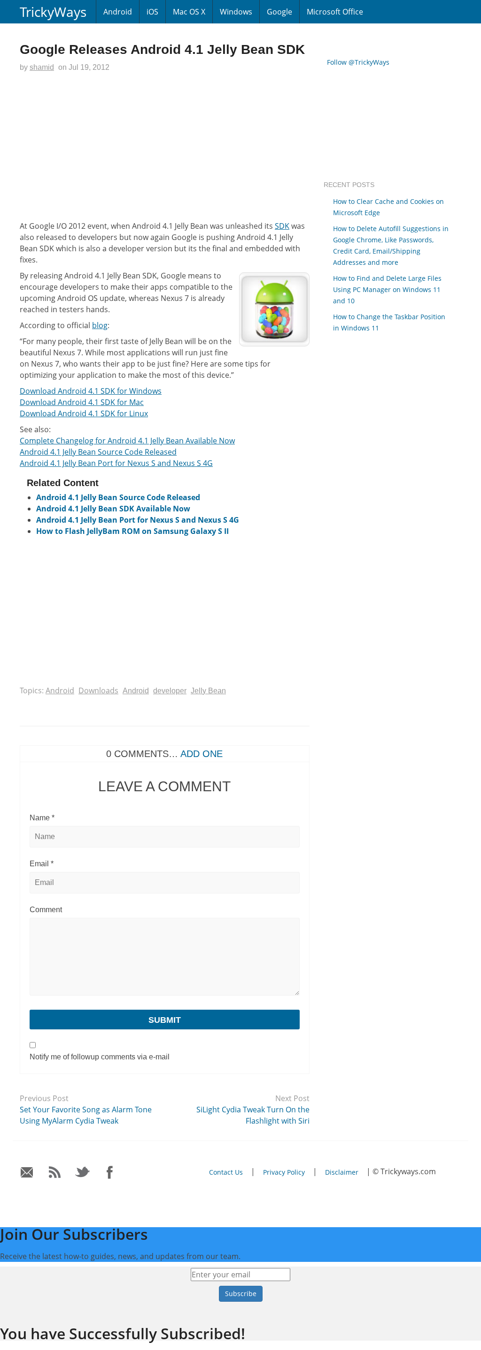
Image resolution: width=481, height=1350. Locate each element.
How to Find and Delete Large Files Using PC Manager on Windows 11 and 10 (387, 289)
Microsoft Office (335, 12)
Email (42, 864)
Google (279, 12)
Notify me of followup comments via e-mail (100, 1057)
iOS (152, 12)
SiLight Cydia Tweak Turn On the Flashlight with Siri (253, 1115)
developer (169, 691)
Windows (236, 12)
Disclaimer (341, 1172)
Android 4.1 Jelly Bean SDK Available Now (113, 508)
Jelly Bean (208, 691)
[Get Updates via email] (27, 1172)
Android (117, 12)
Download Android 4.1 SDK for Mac (82, 402)
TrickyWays (53, 12)
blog (100, 325)
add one (201, 754)
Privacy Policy (284, 1172)
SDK (282, 226)
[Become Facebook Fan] (110, 1172)
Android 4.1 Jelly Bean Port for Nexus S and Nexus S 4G (116, 463)
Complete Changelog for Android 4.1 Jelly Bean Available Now (127, 440)
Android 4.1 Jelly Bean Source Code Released (98, 452)
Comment (46, 910)
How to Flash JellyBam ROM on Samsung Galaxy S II (132, 531)
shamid (42, 67)
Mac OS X (189, 12)
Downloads (98, 690)
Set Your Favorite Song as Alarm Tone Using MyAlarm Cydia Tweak (86, 1115)
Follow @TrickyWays (358, 62)
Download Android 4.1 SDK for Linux (84, 413)
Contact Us (226, 1172)
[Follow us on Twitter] (82, 1172)
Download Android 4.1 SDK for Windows (91, 391)
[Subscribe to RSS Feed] (54, 1172)
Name (42, 818)
